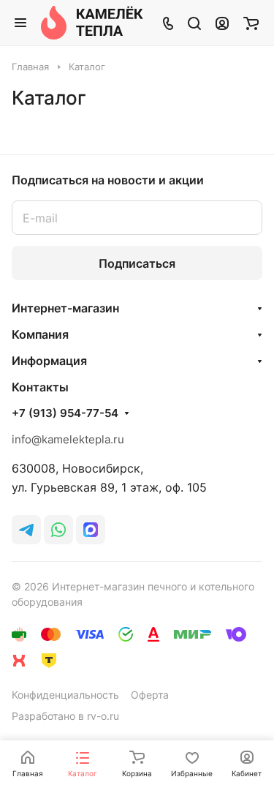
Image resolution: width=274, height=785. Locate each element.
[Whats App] (58, 529)
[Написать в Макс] (90, 529)
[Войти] (222, 22)
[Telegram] (26, 529)
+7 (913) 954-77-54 (65, 413)
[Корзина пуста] (251, 22)
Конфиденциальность (65, 694)
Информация (49, 360)
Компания (40, 334)
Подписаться (137, 263)
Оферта (150, 694)
